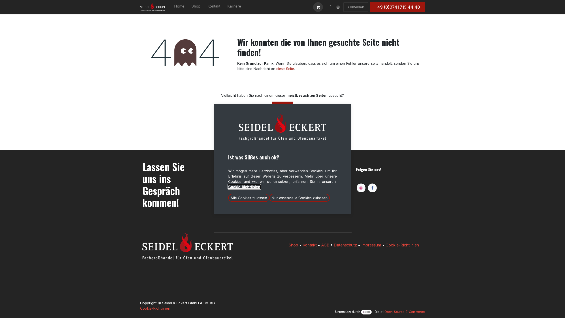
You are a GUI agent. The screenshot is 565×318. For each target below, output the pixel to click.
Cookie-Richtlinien (402, 245)
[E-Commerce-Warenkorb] (318, 7)
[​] (329, 7)
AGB (325, 245)
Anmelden (355, 7)
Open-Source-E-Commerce (404, 312)
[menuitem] (179, 7)
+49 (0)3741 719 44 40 (397, 7)
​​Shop (293, 245)
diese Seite (285, 68)
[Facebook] (372, 188)
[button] (248, 198)
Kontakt (310, 245)
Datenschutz (345, 245)
